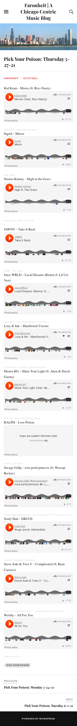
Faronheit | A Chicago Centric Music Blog (38, 11)
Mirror (12, 175)
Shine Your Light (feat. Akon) (27, 418)
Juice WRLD (9, 322)
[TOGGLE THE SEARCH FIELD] (71, 12)
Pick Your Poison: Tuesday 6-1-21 (48, 706)
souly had (8, 560)
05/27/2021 (30, 78)
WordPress (47, 718)
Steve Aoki (8, 611)
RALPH (7, 464)
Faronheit (11, 78)
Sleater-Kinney (10, 220)
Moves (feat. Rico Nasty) (26, 130)
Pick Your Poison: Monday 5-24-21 (29, 687)
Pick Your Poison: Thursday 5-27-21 (37, 62)
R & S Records (10, 367)
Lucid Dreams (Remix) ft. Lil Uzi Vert (31, 322)
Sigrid (6, 175)
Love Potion (17, 464)
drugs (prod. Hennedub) (24, 560)
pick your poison (18, 665)
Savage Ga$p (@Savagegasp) (17, 515)
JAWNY (7, 271)
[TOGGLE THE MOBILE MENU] (6, 12)
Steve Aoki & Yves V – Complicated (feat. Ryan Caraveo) (39, 611)
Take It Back (17, 271)
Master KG (8, 418)
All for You (16, 656)
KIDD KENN (9, 130)
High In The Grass (26, 220)
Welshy (7, 656)
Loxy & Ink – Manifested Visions (32, 367)
